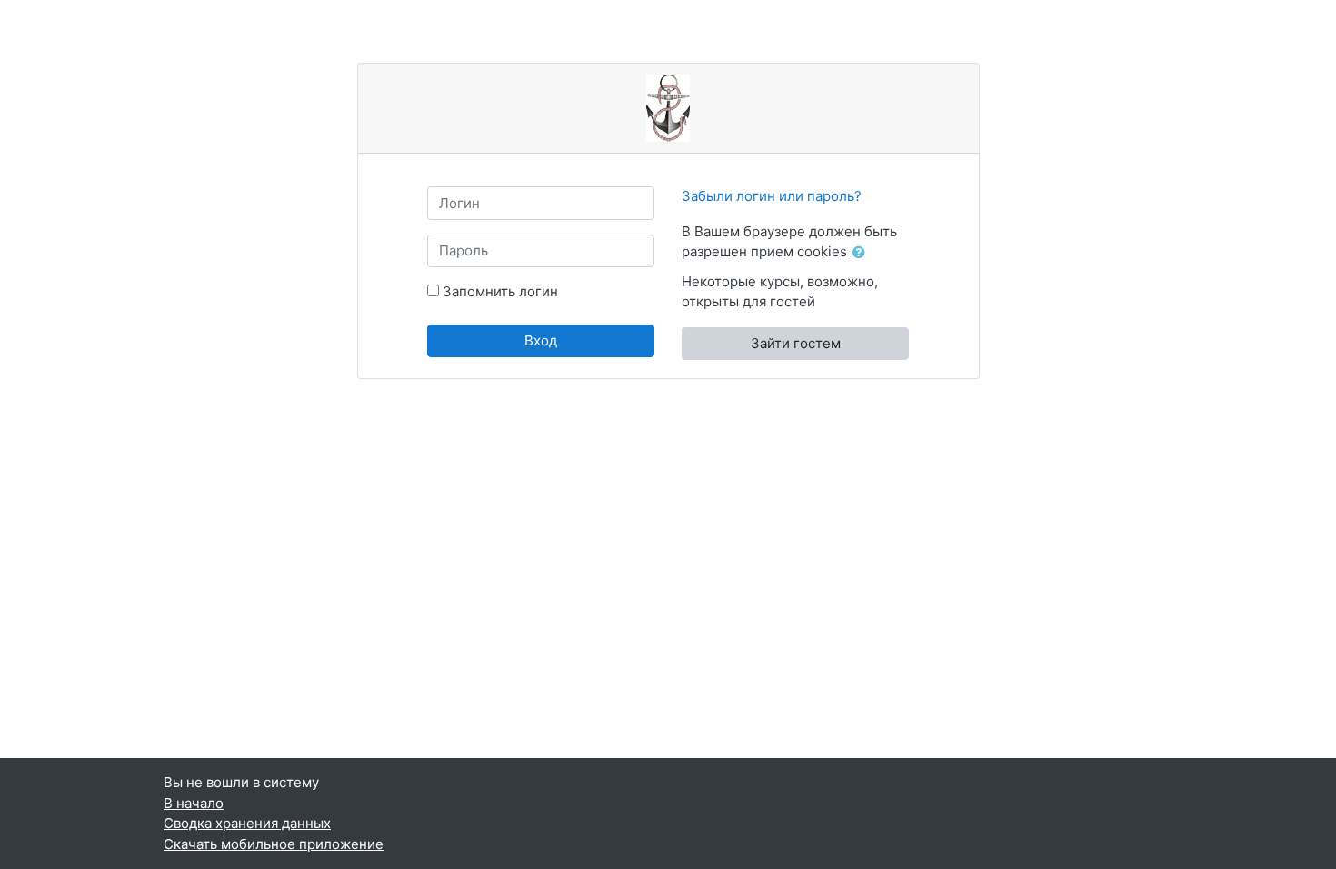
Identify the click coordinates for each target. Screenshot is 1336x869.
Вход (540, 340)
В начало (194, 803)
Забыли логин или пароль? (772, 196)
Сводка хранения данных (247, 823)
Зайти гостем (796, 343)
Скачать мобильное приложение (274, 844)
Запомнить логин (500, 291)
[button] (862, 253)
